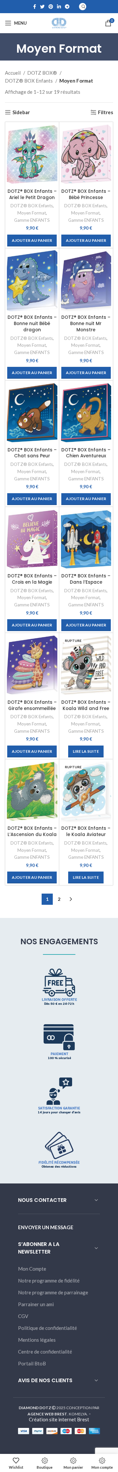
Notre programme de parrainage (53, 1292)
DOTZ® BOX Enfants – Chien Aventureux (85, 453)
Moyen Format (31, 213)
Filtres (105, 112)
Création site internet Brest (59, 1419)
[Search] (82, 6)
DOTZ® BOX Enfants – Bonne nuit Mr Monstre (85, 323)
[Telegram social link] (67, 6)
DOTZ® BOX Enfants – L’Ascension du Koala (32, 831)
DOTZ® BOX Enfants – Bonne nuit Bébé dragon (32, 323)
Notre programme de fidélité (49, 1280)
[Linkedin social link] (59, 6)
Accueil (13, 73)
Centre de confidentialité (45, 1352)
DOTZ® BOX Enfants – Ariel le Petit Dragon (32, 194)
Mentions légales (37, 1340)
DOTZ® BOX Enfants (29, 81)
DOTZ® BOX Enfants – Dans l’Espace (85, 579)
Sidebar (21, 112)
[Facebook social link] (34, 6)
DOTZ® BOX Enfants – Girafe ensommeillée (32, 705)
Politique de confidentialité (47, 1328)
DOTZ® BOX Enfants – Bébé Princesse (85, 194)
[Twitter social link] (42, 6)
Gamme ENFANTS (32, 220)
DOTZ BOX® (42, 73)
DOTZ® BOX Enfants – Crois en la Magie (32, 579)
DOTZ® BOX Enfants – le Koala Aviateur (85, 831)
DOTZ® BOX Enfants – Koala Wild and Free (85, 705)
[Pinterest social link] (51, 6)
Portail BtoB (32, 1363)
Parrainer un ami (36, 1304)
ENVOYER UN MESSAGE (45, 1227)
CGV (23, 1316)
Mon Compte (32, 1269)
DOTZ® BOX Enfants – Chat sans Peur (32, 453)
